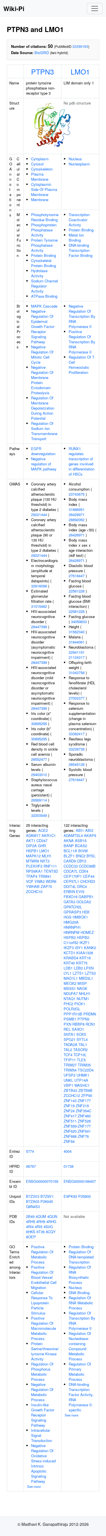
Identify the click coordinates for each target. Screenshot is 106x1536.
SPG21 (69, 1039)
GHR (42, 845)
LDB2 (78, 968)
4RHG (51, 1221)
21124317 (77, 657)
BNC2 (80, 855)
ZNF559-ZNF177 (77, 1126)
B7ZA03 (32, 1201)
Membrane (39, 199)
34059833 (79, 621)
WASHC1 (82, 1085)
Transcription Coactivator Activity (79, 219)
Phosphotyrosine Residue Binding (45, 217)
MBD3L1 (86, 978)
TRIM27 (70, 1065)
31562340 (77, 631)
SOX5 (81, 1034)
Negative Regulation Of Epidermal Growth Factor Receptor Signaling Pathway (42, 326)
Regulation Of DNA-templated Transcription (81, 1257)
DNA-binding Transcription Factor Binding (80, 250)
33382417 (77, 733)
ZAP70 (46, 886)
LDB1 (68, 968)
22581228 (77, 591)
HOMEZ (87, 932)
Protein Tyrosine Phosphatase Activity (44, 245)
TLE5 (81, 1059)
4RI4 (30, 1226)
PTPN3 (42, 71)
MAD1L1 (71, 978)
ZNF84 (69, 1141)
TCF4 (68, 1054)
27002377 (77, 698)
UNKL (68, 1080)
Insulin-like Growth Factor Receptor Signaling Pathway (42, 1415)
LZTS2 (90, 973)
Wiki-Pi (13, 8)
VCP (29, 881)
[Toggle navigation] (95, 8)
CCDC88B (87, 866)
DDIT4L (70, 886)
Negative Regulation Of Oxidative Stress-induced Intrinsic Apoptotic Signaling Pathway (43, 1463)
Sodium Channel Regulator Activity (44, 286)
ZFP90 (86, 1095)
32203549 (39, 815)
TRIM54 (70, 1070)
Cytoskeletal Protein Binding (43, 263)
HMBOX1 (80, 917)
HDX (86, 912)
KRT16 (85, 957)
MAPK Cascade (44, 306)
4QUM (41, 1216)
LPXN (89, 968)
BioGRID (41, 52)
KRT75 (81, 963)
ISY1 (79, 947)
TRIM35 (84, 1065)
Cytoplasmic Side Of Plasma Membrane (44, 189)
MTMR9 (32, 861)
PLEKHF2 (34, 866)
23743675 (77, 494)
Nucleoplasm (79, 164)
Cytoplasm (40, 158)
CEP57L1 (71, 881)
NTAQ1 (69, 998)
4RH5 (30, 1221)
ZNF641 (84, 1131)
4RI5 (38, 1226)
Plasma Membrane (39, 176)
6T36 (40, 1231)
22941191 (77, 652)
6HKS (30, 1231)
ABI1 (80, 830)
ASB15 (80, 840)
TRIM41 (44, 876)
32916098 (39, 586)
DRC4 (82, 886)
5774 (30, 1151)
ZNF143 (70, 1100)
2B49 (30, 1216)
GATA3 (69, 901)
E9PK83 (70, 1196)
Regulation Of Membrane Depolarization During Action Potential (42, 408)
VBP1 (68, 1085)
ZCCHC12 (72, 1095)
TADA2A (70, 1044)
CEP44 (88, 876)
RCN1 (90, 1024)
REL (67, 1029)
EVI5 (80, 891)
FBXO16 (70, 896)
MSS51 (70, 988)
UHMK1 (83, 1075)
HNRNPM (71, 932)
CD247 (41, 840)
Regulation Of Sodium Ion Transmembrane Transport (44, 431)
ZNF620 (70, 1131)
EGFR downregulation (43, 451)
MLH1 (46, 855)
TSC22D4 (86, 1070)
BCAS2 (81, 845)
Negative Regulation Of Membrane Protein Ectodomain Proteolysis (42, 380)
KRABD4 (71, 957)
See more (34, 1486)
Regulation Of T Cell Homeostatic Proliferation (81, 364)
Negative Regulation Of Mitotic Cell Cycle (42, 354)
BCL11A (70, 850)
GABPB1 (86, 896)
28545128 (77, 764)
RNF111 (50, 866)
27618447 (77, 575)
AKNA (69, 840)
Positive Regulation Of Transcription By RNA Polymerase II (82, 342)
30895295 (39, 723)
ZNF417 (70, 1116)
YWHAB (33, 886)
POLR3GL (72, 1008)
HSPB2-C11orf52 (77, 940)
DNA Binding (79, 1292)
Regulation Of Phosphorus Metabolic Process (42, 1371)
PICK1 (79, 1003)
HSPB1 (32, 850)
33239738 (77, 749)
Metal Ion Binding (76, 237)
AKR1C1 (49, 835)
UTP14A (81, 1080)
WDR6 (51, 881)
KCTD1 (69, 952)
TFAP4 (31, 876)
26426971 (77, 514)
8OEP (31, 1236)
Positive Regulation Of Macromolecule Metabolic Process (43, 1328)
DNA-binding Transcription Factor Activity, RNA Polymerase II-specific (81, 1397)
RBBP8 (78, 1024)
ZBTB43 (70, 1090)
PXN (67, 1024)
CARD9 (70, 861)
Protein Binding (43, 255)
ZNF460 (84, 1116)
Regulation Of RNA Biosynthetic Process (80, 1274)
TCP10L (79, 1054)
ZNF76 (83, 1136)
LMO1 (80, 71)
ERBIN (69, 891)
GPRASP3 (72, 912)
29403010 (39, 774)
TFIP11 (70, 1059)
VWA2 (39, 881)
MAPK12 (33, 855)
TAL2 (68, 1049)
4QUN (52, 1216)
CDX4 (83, 871)
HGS (68, 917)
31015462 (39, 606)
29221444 (39, 514)
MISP (82, 983)
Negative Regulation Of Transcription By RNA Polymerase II (82, 316)
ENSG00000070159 (42, 1181)
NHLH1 (84, 993)
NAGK (82, 988)
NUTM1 (83, 998)
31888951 (77, 509)
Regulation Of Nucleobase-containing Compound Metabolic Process (80, 1346)
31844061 (77, 642)
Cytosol (37, 164)
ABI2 (89, 830)
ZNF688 (70, 1136)
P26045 (46, 1201)
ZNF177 (84, 1100)
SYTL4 (82, 1039)
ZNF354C (83, 1110)
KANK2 (90, 947)
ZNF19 (69, 1105)
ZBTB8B (85, 1090)
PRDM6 (89, 1014)
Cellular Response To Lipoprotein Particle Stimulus (42, 1303)
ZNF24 (69, 1110)
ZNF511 (70, 1121)
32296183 (80, 46)
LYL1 (68, 973)
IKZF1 (84, 942)
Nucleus (75, 158)
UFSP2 (69, 1075)
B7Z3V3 (32, 1196)
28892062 (77, 519)
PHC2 (68, 1003)
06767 (31, 1166)
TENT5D (51, 871)
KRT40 (69, 963)
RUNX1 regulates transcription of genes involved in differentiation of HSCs (81, 461)
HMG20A (71, 922)
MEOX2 (70, 983)
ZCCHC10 (34, 891)
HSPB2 (70, 937)
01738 (68, 1166)
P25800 (84, 1196)
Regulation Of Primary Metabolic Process (80, 1371)
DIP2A (31, 845)
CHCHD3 (87, 881)
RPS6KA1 (34, 871)
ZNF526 (84, 1121)
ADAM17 (33, 835)
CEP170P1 (73, 876)
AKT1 (30, 840)
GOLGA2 (83, 901)
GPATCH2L (73, 906)
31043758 (77, 672)
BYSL (91, 855)
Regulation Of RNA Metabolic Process (81, 1303)
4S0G (48, 1226)
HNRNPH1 (72, 927)
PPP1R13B (73, 1014)
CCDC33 (71, 866)
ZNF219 (82, 1105)
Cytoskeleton (42, 169)
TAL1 (83, 1044)
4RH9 (40, 1221)
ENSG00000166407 (80, 1181)
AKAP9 (90, 835)
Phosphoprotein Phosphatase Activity (44, 230)
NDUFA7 (71, 993)
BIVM (83, 850)
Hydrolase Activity (39, 273)
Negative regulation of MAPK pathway (44, 464)
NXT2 (44, 861)
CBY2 (81, 861)
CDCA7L (71, 871)
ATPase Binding (44, 296)
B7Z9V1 (47, 1196)
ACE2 (43, 830)
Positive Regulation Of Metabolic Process (42, 1254)
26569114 (39, 800)
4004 (68, 1151)
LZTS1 (78, 973)
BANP (69, 845)
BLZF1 (69, 855)
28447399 (39, 626)
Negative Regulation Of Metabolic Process (42, 1392)
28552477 (39, 759)
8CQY (51, 1231)
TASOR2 (80, 1049)
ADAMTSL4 (73, 835)
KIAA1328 (84, 952)
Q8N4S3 (33, 1206)
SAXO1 (78, 1029)
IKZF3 (69, 947)
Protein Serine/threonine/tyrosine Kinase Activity (45, 1351)
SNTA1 (69, 1034)
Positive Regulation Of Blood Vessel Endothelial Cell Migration (44, 1277)
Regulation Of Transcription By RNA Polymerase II (82, 1320)
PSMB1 (70, 1019)
